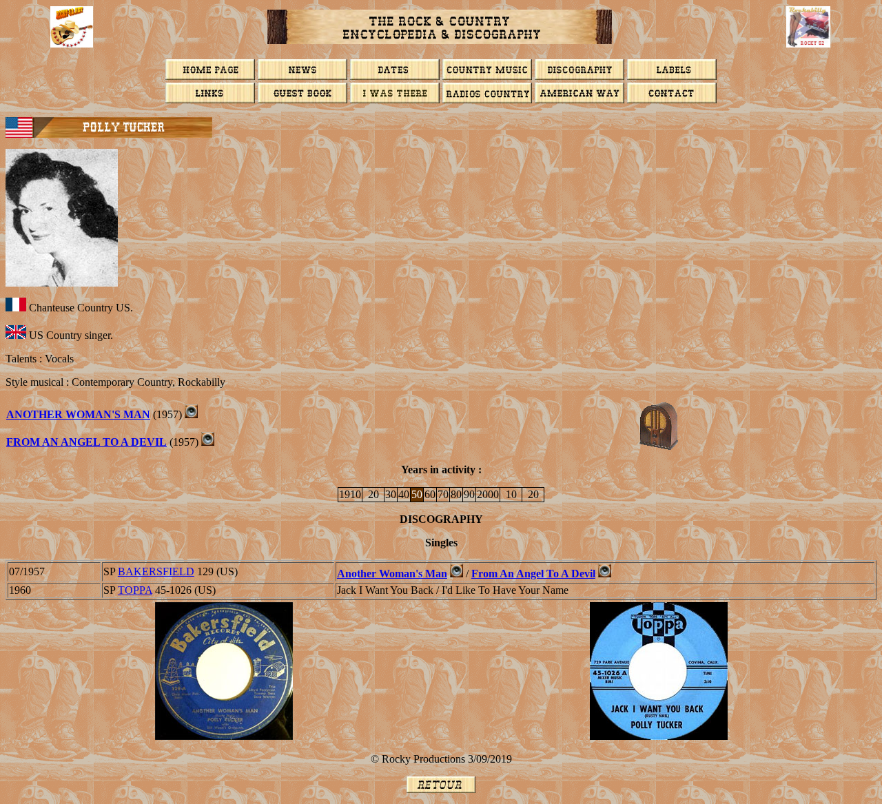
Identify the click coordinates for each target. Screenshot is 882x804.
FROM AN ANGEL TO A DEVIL (86, 442)
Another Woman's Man (78, 414)
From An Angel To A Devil (533, 573)
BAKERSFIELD (156, 571)
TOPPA (135, 590)
